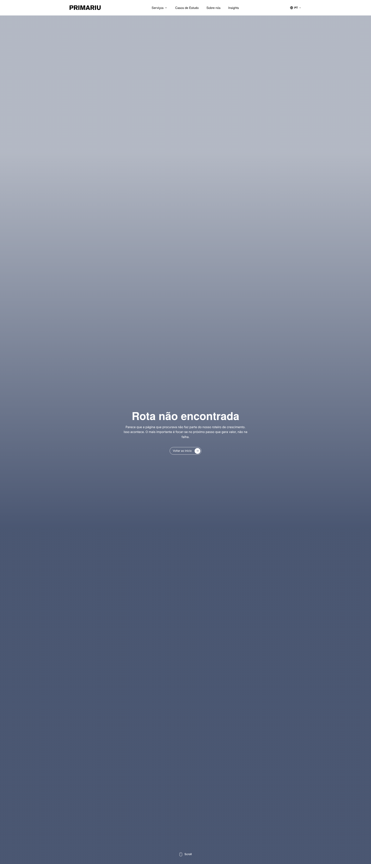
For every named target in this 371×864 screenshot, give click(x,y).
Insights (233, 7)
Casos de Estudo (187, 7)
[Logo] (85, 7)
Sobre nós (213, 7)
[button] (295, 7)
